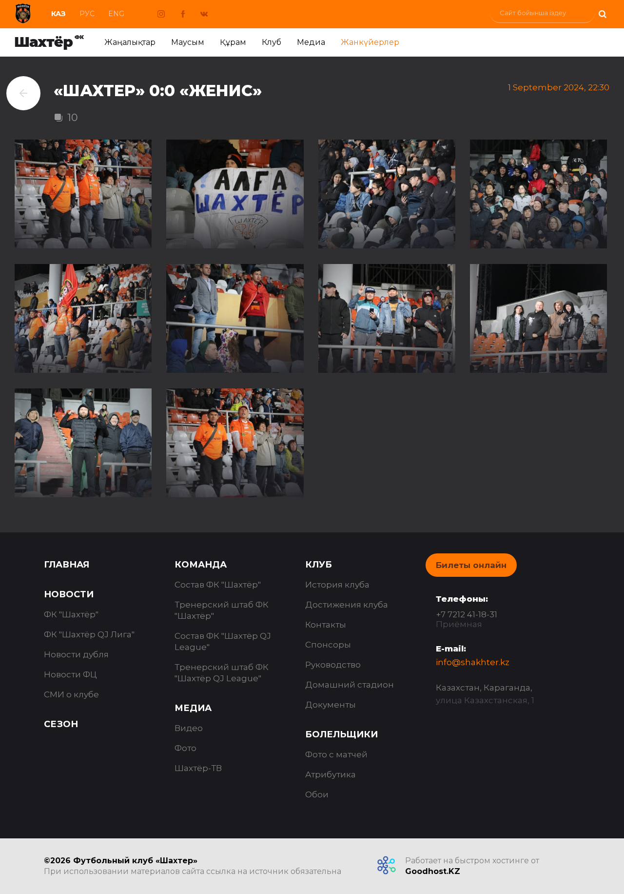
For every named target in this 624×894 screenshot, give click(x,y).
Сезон (61, 724)
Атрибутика (330, 774)
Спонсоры (328, 645)
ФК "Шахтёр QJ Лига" (89, 634)
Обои (317, 794)
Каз (58, 13)
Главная (66, 564)
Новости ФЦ (70, 674)
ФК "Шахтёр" (71, 614)
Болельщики (341, 734)
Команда (201, 564)
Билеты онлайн (471, 565)
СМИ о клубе (71, 694)
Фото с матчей (336, 754)
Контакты (325, 625)
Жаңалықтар (130, 42)
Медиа (311, 42)
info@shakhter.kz (472, 662)
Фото (185, 748)
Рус (87, 13)
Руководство (333, 665)
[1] (602, 13)
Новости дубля (76, 654)
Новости (69, 594)
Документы (330, 705)
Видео (189, 728)
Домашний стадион (349, 685)
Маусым (187, 42)
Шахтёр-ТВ (198, 768)
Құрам (233, 42)
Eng (116, 13)
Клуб (271, 42)
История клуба (337, 584)
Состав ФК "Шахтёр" (218, 584)
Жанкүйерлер (370, 42)
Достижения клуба (346, 605)
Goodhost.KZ (432, 871)
